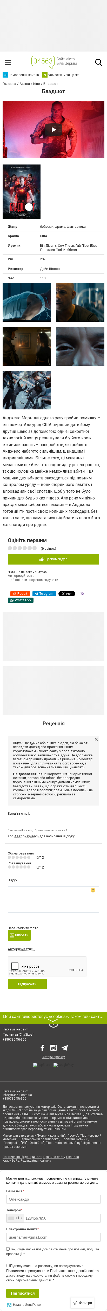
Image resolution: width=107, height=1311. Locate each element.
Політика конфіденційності (22, 1157)
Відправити (27, 984)
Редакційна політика (36, 1160)
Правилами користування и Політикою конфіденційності (50, 1271)
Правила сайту (54, 1157)
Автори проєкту (53, 1057)
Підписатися (23, 1293)
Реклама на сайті (15, 1029)
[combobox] (15, 1218)
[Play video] (53, 129)
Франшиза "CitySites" (18, 1034)
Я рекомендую (56, 559)
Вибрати (21, 935)
